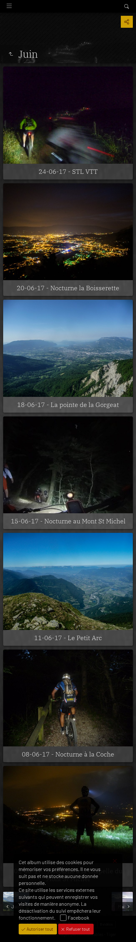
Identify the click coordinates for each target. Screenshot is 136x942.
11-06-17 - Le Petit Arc (68, 637)
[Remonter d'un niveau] (11, 54)
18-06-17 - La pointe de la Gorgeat (68, 404)
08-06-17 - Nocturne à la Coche (68, 754)
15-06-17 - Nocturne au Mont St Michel (68, 521)
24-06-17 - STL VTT (68, 171)
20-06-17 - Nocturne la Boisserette (68, 288)
